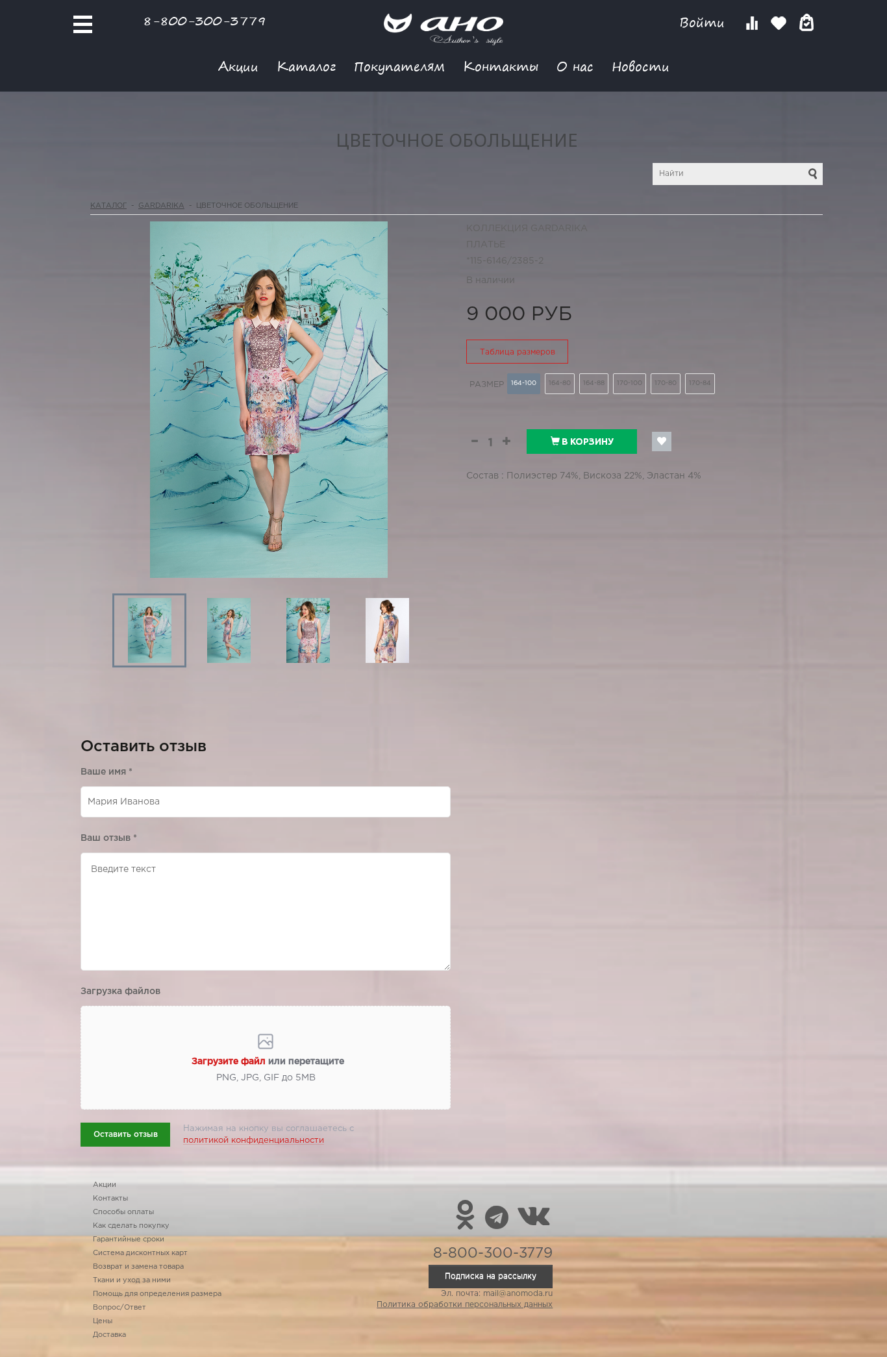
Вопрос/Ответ (119, 1307)
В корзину (587, 441)
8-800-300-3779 (204, 20)
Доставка (109, 1335)
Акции (238, 66)
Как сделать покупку (131, 1226)
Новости (640, 66)
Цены (102, 1321)
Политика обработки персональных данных (465, 1304)
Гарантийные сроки (128, 1239)
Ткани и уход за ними (132, 1280)
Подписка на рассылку (490, 1276)
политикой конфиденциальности (253, 1140)
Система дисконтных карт (140, 1253)
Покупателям (399, 66)
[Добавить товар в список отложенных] (661, 441)
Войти (704, 22)
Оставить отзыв (126, 1134)
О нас (574, 66)
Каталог (306, 66)
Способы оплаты (123, 1212)
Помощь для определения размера (157, 1294)
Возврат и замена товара (138, 1267)
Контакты (500, 66)
